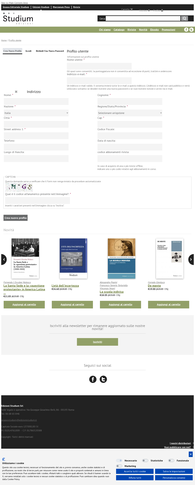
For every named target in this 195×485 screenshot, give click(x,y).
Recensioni (61, 35)
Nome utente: (76, 59)
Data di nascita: (107, 140)
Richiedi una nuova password (50, 51)
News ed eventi (42, 35)
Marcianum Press (61, 7)
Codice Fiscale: (106, 129)
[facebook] (186, 29)
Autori (26, 35)
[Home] (18, 25)
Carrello (125, 9)
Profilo (156, 10)
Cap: (101, 118)
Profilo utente (15, 40)
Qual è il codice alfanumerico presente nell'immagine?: (38, 194)
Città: (8, 118)
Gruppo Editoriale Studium (16, 7)
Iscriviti (97, 342)
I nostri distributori (180, 443)
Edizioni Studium (41, 7)
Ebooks (154, 29)
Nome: (8, 95)
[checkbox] (119, 460)
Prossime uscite (9, 35)
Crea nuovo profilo (12, 51)
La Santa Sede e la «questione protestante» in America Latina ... (24, 289)
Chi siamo (105, 29)
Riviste (76, 7)
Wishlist (143, 10)
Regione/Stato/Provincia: (113, 106)
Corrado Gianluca (156, 282)
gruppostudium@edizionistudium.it (19, 420)
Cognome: (104, 95)
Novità (143, 29)
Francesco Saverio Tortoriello (114, 285)
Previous (191, 259)
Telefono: (9, 140)
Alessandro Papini (108, 282)
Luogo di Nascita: (14, 152)
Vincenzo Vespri (107, 288)
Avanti (4, 259)
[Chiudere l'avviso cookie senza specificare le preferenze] (191, 454)
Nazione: (10, 106)
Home (4, 40)
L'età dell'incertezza (65, 286)
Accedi (28, 51)
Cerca (102, 18)
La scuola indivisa (112, 292)
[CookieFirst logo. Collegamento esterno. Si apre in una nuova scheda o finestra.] (3, 459)
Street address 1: (14, 129)
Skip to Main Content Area (14, 2)
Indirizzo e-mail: (77, 74)
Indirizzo (34, 91)
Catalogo (119, 29)
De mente (154, 286)
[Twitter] (191, 29)
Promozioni (168, 29)
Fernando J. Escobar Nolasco (17, 282)
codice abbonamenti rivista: (113, 152)
